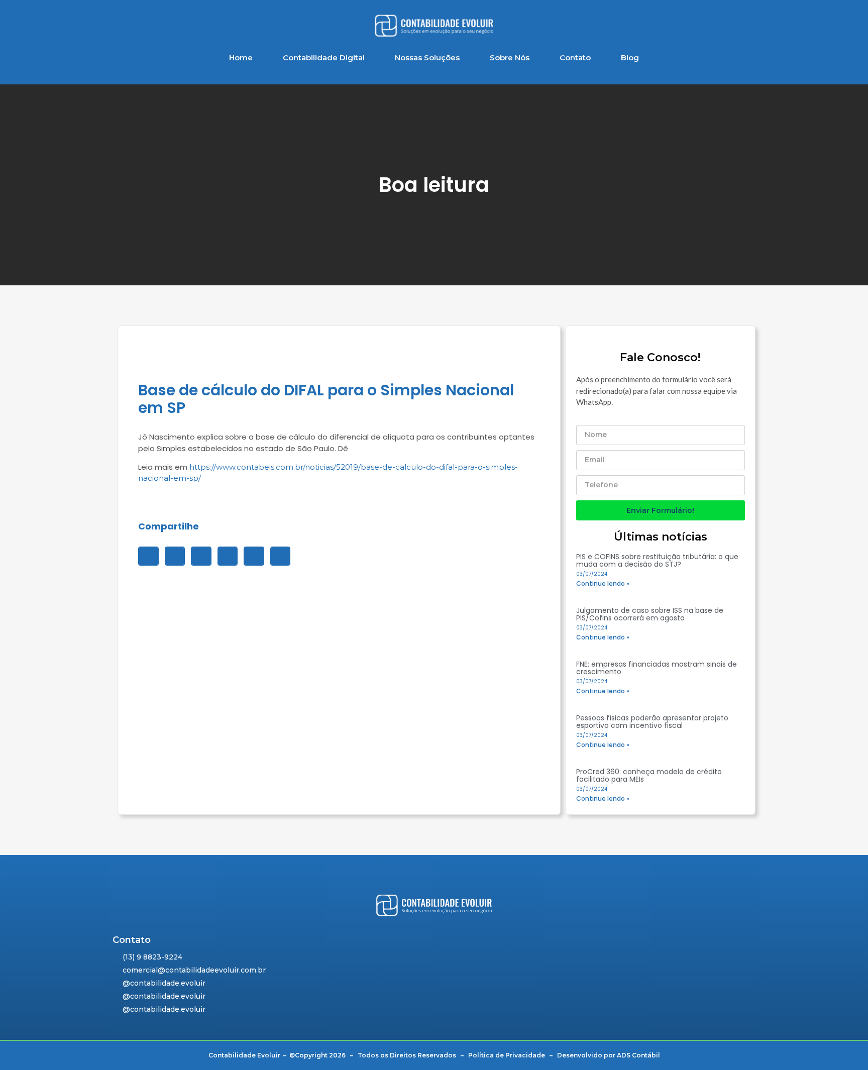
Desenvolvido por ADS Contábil (608, 1055)
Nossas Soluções (427, 57)
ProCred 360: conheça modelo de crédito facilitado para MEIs (649, 775)
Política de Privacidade (506, 1055)
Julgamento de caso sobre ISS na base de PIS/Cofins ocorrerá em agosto (649, 614)
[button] (148, 556)
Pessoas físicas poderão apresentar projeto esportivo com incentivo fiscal (652, 721)
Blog (630, 57)
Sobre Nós (509, 57)
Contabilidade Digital (324, 57)
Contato (575, 57)
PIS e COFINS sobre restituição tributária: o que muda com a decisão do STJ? (657, 560)
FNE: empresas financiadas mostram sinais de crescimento (656, 668)
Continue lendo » (602, 583)
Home (241, 57)
